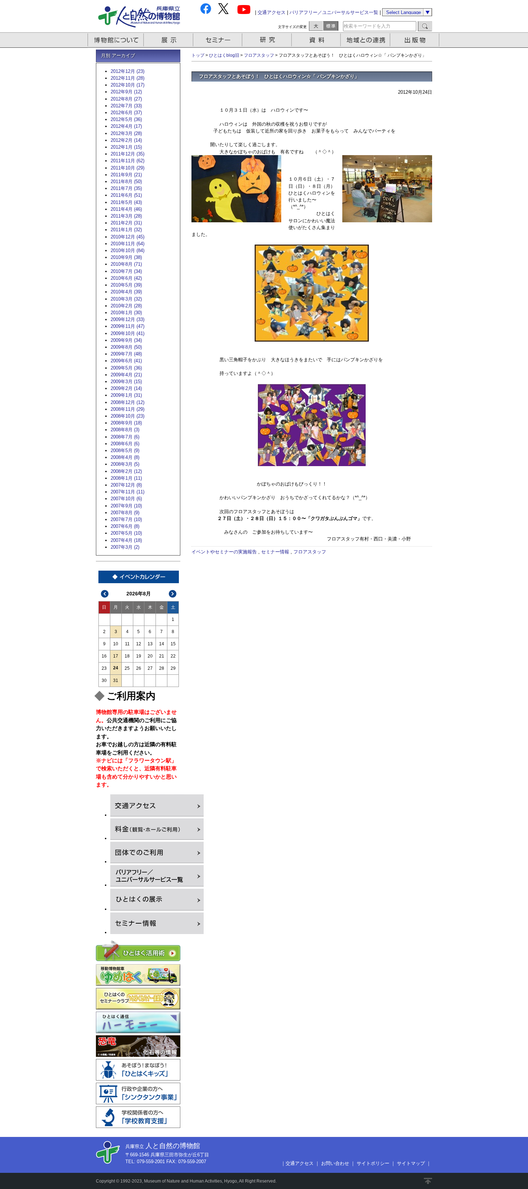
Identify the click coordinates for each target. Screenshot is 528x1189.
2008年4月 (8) (125, 457)
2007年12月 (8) (126, 485)
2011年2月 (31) (126, 223)
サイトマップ (411, 1163)
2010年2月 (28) (126, 305)
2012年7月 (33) (126, 105)
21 (161, 656)
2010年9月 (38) (126, 257)
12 (138, 644)
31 (115, 680)
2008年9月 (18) (126, 423)
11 (127, 644)
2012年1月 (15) (126, 147)
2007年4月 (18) (126, 540)
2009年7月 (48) (126, 354)
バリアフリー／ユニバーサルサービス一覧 (334, 12)
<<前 (105, 594)
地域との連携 (366, 40)
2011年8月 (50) (126, 181)
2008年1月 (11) (126, 478)
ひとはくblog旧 (224, 55)
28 (161, 668)
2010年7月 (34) (126, 271)
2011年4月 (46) (126, 209)
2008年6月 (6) (125, 443)
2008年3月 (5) (125, 464)
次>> (173, 594)
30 (104, 680)
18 (127, 656)
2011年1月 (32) (126, 229)
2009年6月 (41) (126, 360)
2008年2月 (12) (126, 471)
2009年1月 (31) (126, 395)
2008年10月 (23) (127, 416)
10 (115, 644)
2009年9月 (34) (126, 340)
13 (150, 644)
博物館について (116, 40)
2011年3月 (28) (126, 216)
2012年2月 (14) (126, 140)
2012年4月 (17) (126, 126)
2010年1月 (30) (126, 312)
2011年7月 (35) (126, 188)
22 (173, 656)
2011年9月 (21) (126, 174)
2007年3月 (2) (125, 547)
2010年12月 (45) (127, 237)
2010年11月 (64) (127, 243)
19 (138, 656)
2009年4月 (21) (126, 374)
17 (115, 656)
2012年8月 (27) (126, 99)
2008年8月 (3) (125, 429)
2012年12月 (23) (127, 71)
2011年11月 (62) (127, 160)
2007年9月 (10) (126, 505)
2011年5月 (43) (126, 202)
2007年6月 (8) (125, 526)
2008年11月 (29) (127, 409)
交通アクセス (272, 12)
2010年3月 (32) (126, 299)
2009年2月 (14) (126, 388)
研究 (267, 40)
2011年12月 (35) (127, 154)
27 (150, 668)
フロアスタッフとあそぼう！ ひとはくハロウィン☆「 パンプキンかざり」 (279, 76)
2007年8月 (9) (125, 512)
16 (104, 656)
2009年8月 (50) (126, 347)
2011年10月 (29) (127, 168)
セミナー (218, 40)
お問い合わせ (335, 1163)
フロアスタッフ (259, 55)
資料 (317, 40)
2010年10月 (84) (127, 250)
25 (127, 668)
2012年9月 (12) (126, 91)
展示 (169, 40)
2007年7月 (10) (126, 519)
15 (173, 644)
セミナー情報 (275, 551)
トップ (197, 55)
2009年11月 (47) (127, 326)
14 (161, 644)
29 (173, 668)
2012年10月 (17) (127, 85)
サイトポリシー (373, 1163)
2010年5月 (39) (126, 285)
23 (104, 668)
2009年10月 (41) (127, 333)
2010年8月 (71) (126, 264)
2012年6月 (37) (126, 112)
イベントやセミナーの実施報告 (224, 551)
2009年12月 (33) (127, 319)
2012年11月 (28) (127, 78)
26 (138, 668)
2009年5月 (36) (126, 368)
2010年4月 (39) (126, 291)
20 (150, 656)
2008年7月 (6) (125, 437)
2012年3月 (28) (126, 133)
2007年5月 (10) (126, 533)
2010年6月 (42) (126, 278)
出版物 (416, 40)
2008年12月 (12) (127, 402)
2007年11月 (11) (127, 491)
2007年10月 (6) (126, 498)
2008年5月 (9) (125, 450)
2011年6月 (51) (126, 195)
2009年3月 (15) (126, 381)
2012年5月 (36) (126, 119)
